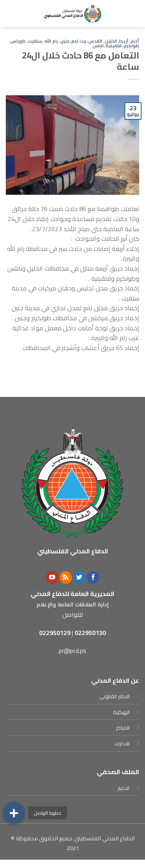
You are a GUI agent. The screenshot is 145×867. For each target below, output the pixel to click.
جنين (64, 41)
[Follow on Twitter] (79, 577)
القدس (95, 41)
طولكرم (131, 45)
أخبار (135, 41)
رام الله (51, 41)
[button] (14, 813)
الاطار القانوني (114, 696)
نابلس (98, 45)
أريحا (123, 41)
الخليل (111, 41)
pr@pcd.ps (72, 650)
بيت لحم (78, 41)
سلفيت (35, 41)
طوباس (18, 41)
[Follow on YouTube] (52, 577)
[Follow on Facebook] (93, 577)
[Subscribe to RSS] (66, 577)
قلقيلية (113, 45)
